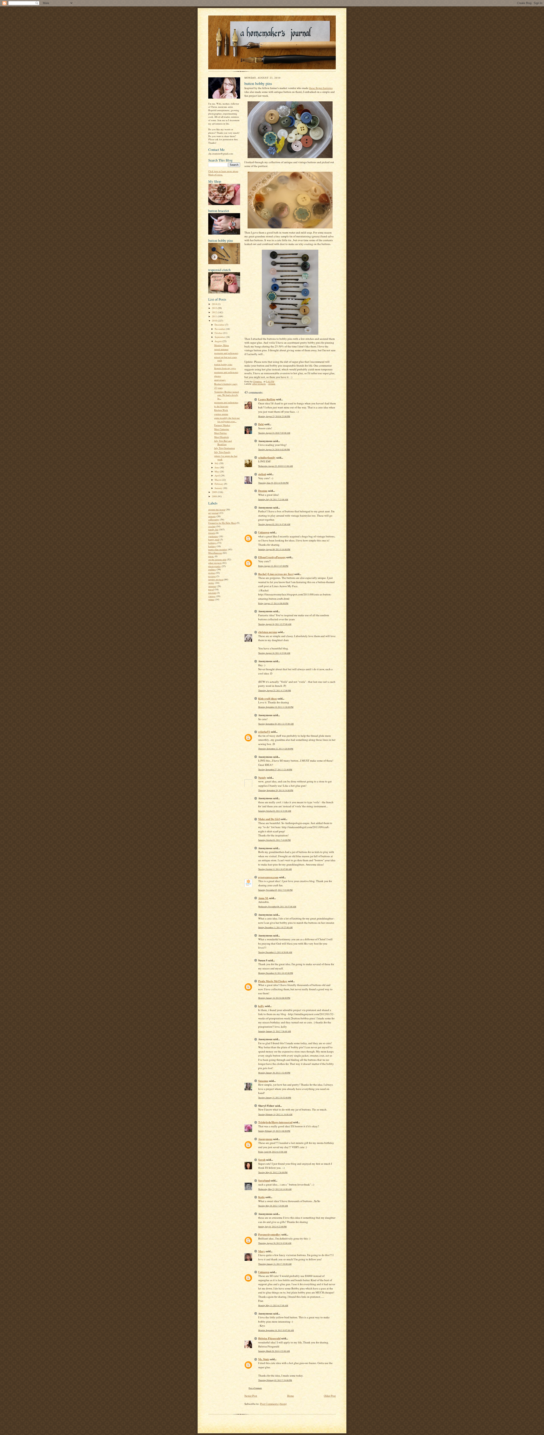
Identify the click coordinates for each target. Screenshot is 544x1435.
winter (211, 599)
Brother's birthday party (226, 383)
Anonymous (265, 1139)
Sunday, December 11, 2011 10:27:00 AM (275, 927)
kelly (261, 1006)
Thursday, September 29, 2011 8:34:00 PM (275, 790)
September (220, 337)
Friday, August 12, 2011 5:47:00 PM (273, 566)
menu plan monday (217, 549)
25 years (218, 387)
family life (213, 529)
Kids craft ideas (267, 698)
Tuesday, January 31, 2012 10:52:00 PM (274, 1097)
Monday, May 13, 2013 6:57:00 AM (273, 1305)
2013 (215, 308)
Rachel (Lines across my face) (276, 574)
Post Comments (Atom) (273, 1404)
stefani (262, 474)
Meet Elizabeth (221, 437)
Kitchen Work (221, 410)
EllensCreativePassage (272, 557)
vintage (211, 596)
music (211, 556)
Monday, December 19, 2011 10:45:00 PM (275, 973)
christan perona (267, 632)
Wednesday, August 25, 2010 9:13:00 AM (275, 466)
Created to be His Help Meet (222, 522)
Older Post (330, 1396)
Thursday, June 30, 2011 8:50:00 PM (273, 483)
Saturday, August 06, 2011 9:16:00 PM (274, 549)
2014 (215, 304)
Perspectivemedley (269, 1234)
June (217, 467)
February (219, 483)
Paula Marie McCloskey (272, 981)
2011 (215, 316)
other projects (215, 562)
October (219, 332)
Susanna (263, 1081)
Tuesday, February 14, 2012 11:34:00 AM (275, 1114)
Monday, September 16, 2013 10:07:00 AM (276, 1330)
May (217, 471)
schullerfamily (267, 457)
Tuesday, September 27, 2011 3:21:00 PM (275, 769)
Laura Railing (266, 399)
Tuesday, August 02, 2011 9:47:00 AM (274, 524)
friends (211, 532)
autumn (212, 516)
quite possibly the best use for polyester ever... (227, 419)
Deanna (262, 491)
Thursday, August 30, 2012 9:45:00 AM (274, 1243)
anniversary (220, 379)
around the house (216, 509)
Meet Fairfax (220, 433)
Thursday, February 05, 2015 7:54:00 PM (275, 1380)
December (220, 324)
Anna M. (263, 898)
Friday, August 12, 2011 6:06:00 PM (273, 603)
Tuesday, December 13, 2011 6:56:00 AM (275, 952)
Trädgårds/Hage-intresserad (275, 1122)
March (218, 479)
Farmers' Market (222, 425)
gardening (213, 536)
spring (211, 582)
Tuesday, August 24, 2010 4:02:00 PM (274, 449)
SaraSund (264, 1180)
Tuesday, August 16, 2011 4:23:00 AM (274, 653)
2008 (215, 496)
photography (214, 566)
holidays (212, 542)
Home (290, 1396)
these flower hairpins (321, 88)
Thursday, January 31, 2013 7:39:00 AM (275, 1264)
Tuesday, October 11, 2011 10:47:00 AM (275, 869)
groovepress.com (268, 877)
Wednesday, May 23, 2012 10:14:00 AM (275, 1189)
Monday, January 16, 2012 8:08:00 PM (274, 998)
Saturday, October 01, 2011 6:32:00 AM (274, 811)
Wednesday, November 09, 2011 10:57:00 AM (277, 906)
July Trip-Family (222, 452)
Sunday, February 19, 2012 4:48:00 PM (274, 1131)
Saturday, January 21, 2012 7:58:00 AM (274, 1031)
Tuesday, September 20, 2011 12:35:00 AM (276, 723)
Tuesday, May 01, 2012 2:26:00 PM (273, 1172)
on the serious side (217, 559)
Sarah (261, 1159)
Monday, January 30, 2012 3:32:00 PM (274, 1072)
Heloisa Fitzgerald (269, 1338)
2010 (215, 320)
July (217, 463)
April (217, 475)
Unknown (263, 532)
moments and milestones (226, 353)
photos (217, 376)
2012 (215, 312)
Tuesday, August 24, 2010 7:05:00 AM (274, 433)
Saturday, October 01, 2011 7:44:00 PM (274, 840)
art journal (213, 512)
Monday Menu (221, 345)
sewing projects (215, 579)
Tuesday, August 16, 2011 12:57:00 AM (274, 624)
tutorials (212, 592)
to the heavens (221, 406)
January (219, 488)
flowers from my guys (225, 368)
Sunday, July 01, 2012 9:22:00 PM (272, 1226)
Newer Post (250, 1396)
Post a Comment (255, 1388)
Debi (261, 424)
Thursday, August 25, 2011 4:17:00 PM (274, 690)
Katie (261, 1197)
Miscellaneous (215, 552)
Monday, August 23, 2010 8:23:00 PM (274, 416)
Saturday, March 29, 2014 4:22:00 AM (274, 1351)
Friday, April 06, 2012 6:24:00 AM (272, 1151)
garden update (221, 414)
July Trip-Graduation (224, 448)
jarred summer (221, 349)
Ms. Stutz (263, 1359)
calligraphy (213, 519)
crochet (211, 526)
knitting (212, 546)
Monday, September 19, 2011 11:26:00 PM (275, 707)
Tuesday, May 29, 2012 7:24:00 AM (273, 1205)
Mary (261, 1251)
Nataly (262, 777)
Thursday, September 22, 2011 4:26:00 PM (275, 748)
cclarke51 (264, 732)
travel (211, 589)
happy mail (213, 539)
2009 (215, 492)
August (218, 341)
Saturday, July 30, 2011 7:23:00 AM (273, 499)
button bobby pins (223, 364)
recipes (211, 572)
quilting (212, 569)
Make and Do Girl (269, 819)
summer (212, 586)
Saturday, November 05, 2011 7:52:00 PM (275, 890)
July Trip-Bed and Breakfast (223, 442)
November (220, 328)
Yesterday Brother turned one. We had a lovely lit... (226, 395)
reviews (212, 576)
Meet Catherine (221, 429)
